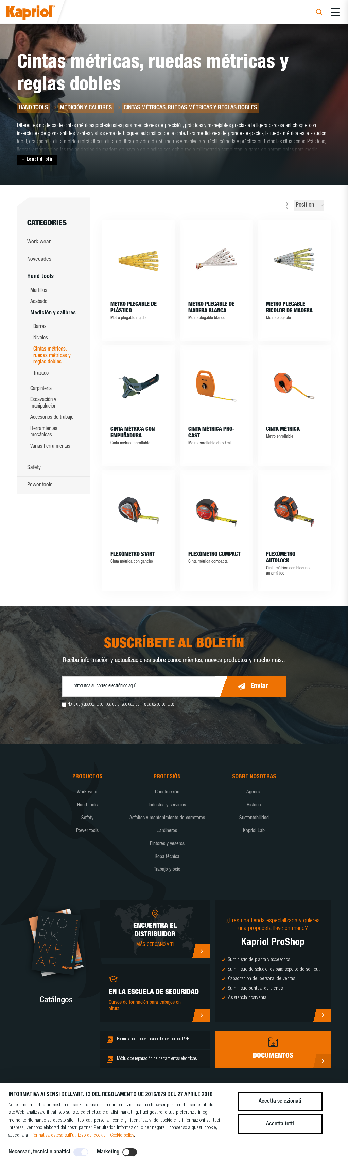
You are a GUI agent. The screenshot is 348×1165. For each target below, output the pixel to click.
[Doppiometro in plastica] (138, 261)
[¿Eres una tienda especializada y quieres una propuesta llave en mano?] (322, 1015)
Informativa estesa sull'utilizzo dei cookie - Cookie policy (81, 1135)
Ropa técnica (167, 856)
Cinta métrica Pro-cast (211, 433)
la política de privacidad (115, 704)
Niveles (40, 338)
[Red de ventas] (201, 951)
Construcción (167, 792)
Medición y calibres (53, 313)
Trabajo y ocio (167, 869)
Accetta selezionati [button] (280, 1101)
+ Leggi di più (37, 159)
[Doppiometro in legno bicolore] (294, 261)
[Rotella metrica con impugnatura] (138, 385)
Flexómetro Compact (214, 555)
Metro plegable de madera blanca (211, 308)
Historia (254, 805)
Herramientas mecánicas (43, 432)
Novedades (39, 259)
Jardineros (167, 830)
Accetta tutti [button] (280, 1124)
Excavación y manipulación (43, 403)
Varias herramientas (50, 446)
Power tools (39, 485)
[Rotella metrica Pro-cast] (216, 385)
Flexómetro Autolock (280, 558)
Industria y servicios (167, 805)
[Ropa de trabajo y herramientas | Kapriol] (39, 13)
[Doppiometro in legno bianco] (216, 261)
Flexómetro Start (132, 555)
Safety (34, 468)
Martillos (38, 291)
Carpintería (41, 389)
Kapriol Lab (254, 830)
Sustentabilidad (254, 818)
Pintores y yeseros (167, 843)
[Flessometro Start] (138, 511)
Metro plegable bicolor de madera (289, 308)
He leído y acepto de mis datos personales (120, 704)
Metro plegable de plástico (133, 308)
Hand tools (40, 277)
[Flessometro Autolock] (294, 511)
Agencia (254, 792)
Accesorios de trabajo (51, 417)
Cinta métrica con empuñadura (132, 433)
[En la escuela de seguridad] (201, 1015)
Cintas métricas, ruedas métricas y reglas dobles (52, 356)
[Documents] (322, 1061)
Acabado (38, 302)
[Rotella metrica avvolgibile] (294, 385)
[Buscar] (319, 13)
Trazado (41, 373)
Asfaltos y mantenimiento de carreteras (167, 818)
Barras (40, 327)
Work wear (39, 242)
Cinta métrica (283, 429)
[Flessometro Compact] (216, 511)
